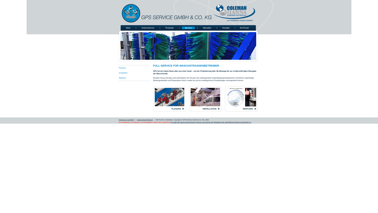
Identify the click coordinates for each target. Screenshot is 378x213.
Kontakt (225, 28)
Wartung (122, 78)
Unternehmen (147, 28)
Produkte (169, 28)
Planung (122, 68)
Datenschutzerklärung (145, 120)
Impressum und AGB (126, 120)
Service (188, 28)
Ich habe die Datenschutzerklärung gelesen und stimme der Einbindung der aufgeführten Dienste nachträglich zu (211, 122)
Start (128, 28)
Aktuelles (207, 28)
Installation (123, 73)
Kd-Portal (244, 28)
